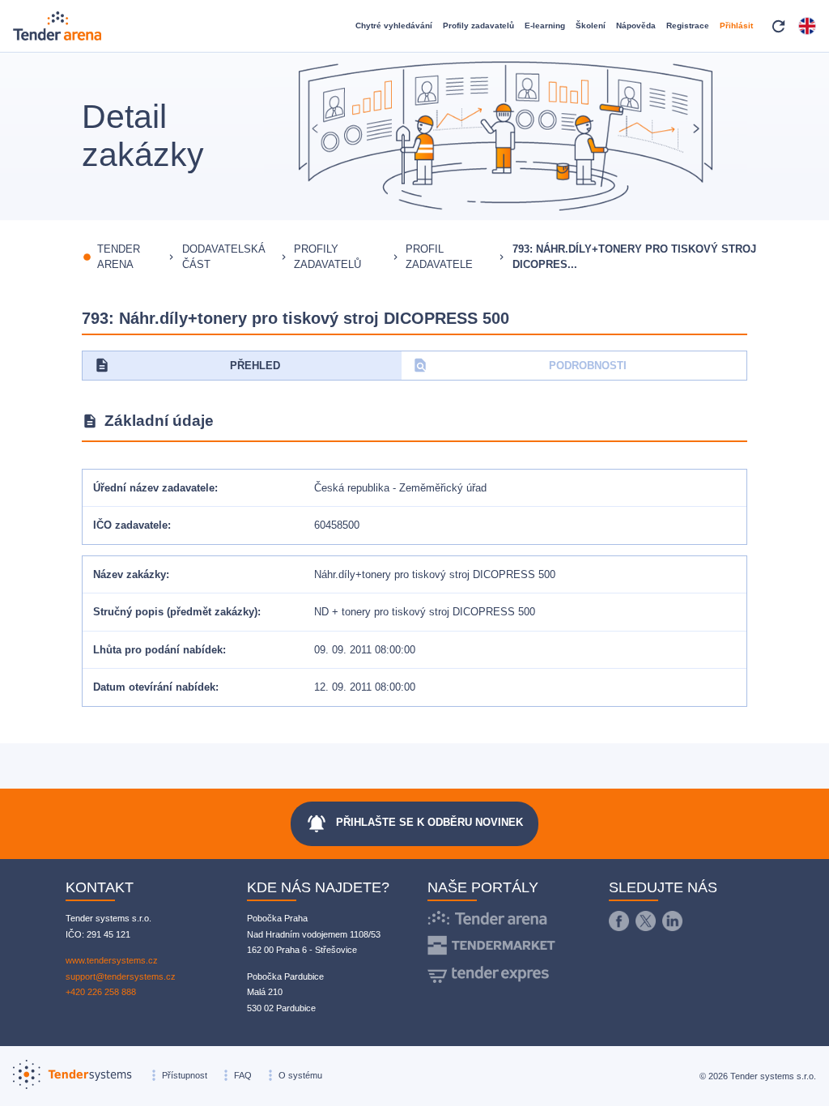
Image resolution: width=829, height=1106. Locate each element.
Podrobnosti (519, 365)
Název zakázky (129, 574)
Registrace (687, 25)
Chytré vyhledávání (393, 25)
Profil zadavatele (439, 257)
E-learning (545, 25)
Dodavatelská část (224, 257)
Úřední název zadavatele (154, 488)
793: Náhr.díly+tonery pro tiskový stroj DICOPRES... (634, 257)
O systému (300, 1075)
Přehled (187, 365)
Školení (591, 25)
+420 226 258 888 (101, 992)
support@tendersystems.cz (121, 976)
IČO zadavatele (130, 525)
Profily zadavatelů (478, 25)
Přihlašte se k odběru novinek (414, 823)
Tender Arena (118, 257)
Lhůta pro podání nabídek (158, 650)
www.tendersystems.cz (112, 960)
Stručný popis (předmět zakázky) (175, 612)
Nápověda (636, 25)
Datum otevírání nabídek (154, 687)
